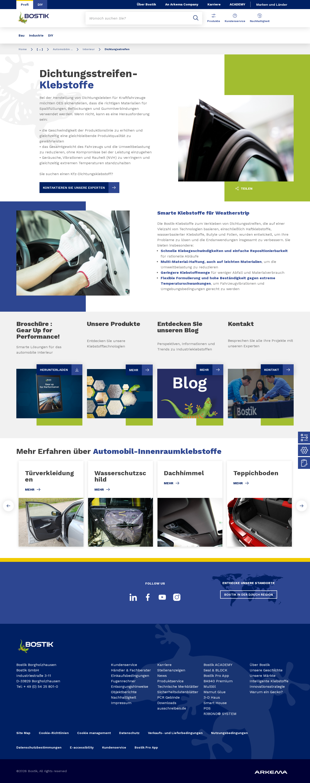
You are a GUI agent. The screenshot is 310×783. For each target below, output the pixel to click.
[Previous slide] (8, 505)
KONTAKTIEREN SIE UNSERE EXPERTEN (74, 187)
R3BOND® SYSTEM (220, 714)
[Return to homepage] (36, 18)
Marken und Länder (271, 4)
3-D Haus (212, 697)
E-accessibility (82, 747)
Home (23, 49)
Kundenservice (235, 21)
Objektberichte (124, 692)
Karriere (214, 4)
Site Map (23, 733)
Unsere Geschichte (266, 670)
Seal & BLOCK (215, 670)
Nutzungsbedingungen (229, 733)
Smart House (215, 703)
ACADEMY (237, 4)
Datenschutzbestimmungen (39, 747)
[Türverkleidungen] (51, 504)
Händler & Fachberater (131, 670)
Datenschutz (129, 733)
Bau (22, 35)
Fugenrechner (123, 681)
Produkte (213, 21)
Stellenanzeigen (171, 670)
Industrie (36, 35)
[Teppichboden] (259, 504)
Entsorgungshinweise (129, 686)
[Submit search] (195, 18)
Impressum (121, 703)
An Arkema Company (181, 4)
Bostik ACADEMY (218, 665)
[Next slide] (301, 505)
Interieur (89, 49)
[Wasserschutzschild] (120, 504)
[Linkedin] (133, 597)
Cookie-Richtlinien (54, 733)
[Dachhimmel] (189, 504)
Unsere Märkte (263, 675)
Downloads (166, 703)
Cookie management (94, 733)
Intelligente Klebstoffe (269, 681)
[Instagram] (176, 597)
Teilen (246, 188)
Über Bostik (146, 4)
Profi (25, 4)
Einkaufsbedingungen (130, 675)
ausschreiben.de (171, 708)
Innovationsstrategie (267, 686)
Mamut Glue (215, 692)
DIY (40, 4)
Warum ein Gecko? (266, 692)
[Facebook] (147, 597)
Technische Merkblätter (178, 686)
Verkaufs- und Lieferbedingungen (175, 733)
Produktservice (170, 681)
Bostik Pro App (216, 675)
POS (207, 708)
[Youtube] (162, 597)
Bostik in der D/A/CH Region (248, 594)
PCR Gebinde (168, 697)
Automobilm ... (63, 49)
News (162, 675)
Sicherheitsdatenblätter (177, 692)
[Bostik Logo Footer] (39, 655)
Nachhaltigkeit (260, 21)
